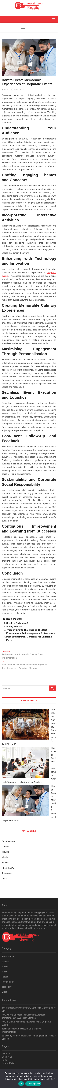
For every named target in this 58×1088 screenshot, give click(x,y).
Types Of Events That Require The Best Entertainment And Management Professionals (30, 631)
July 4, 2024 (18, 90)
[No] (54, 1078)
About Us (6, 1053)
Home (4, 1059)
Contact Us (7, 1056)
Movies (5, 851)
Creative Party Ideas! (17, 623)
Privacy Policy (8, 1062)
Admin (6, 90)
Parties (5, 862)
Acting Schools (14, 626)
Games (5, 846)
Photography (8, 867)
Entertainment (8, 840)
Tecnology (7, 873)
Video (4, 878)
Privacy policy (33, 1083)
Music (5, 857)
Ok (21, 1083)
